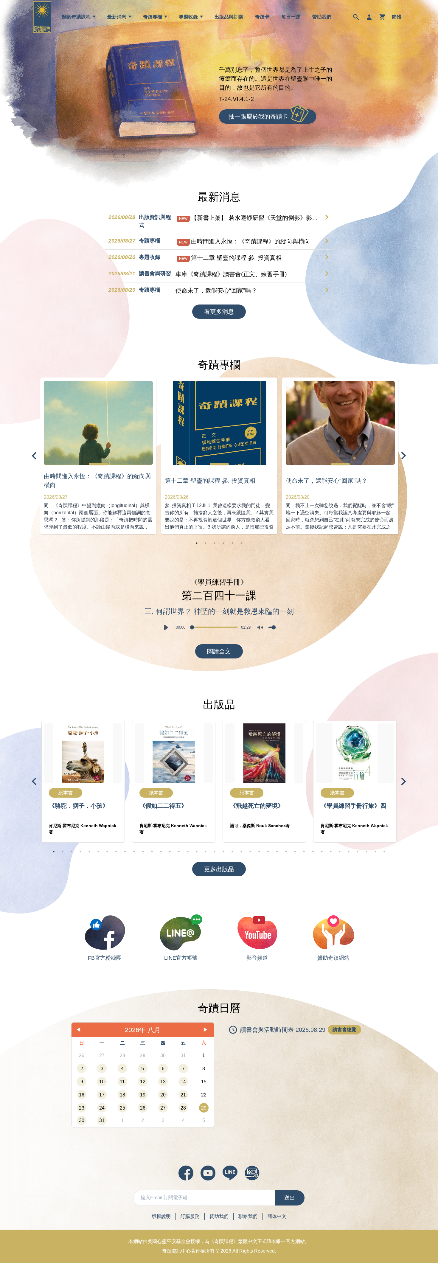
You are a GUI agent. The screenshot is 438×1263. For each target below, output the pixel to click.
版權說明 (161, 1216)
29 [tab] (304, 852)
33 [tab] (340, 852)
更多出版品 (219, 869)
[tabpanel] (98, 455)
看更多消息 (219, 311)
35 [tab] (358, 852)
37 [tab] (375, 852)
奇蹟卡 (262, 16)
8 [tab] (116, 852)
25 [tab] (268, 852)
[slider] (213, 627)
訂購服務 (190, 1216)
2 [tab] (206, 543)
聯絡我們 (247, 1216)
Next (404, 456)
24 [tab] (259, 852)
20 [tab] (223, 852)
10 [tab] (134, 852)
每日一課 (290, 16)
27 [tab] (286, 852)
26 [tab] (277, 852)
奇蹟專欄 (152, 16)
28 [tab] (295, 852)
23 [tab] (250, 852)
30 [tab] (313, 852)
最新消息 (116, 16)
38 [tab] (384, 852)
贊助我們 (321, 16)
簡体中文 (276, 1216)
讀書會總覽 (344, 1029)
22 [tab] (241, 852)
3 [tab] (215, 543)
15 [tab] (179, 852)
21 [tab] (232, 852)
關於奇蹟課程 (76, 16)
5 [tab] (232, 543)
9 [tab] (125, 852)
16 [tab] (188, 852)
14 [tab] (170, 852)
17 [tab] (197, 852)
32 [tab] (331, 852)
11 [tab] (143, 852)
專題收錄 (188, 16)
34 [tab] (349, 852)
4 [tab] (223, 543)
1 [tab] (197, 543)
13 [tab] (161, 852)
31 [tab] (322, 852)
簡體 (396, 16)
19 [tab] (215, 852)
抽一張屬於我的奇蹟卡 (258, 116)
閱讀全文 (219, 651)
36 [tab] (366, 852)
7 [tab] (107, 852)
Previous (34, 456)
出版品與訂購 (229, 16)
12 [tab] (152, 852)
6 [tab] (241, 543)
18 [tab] (206, 852)
